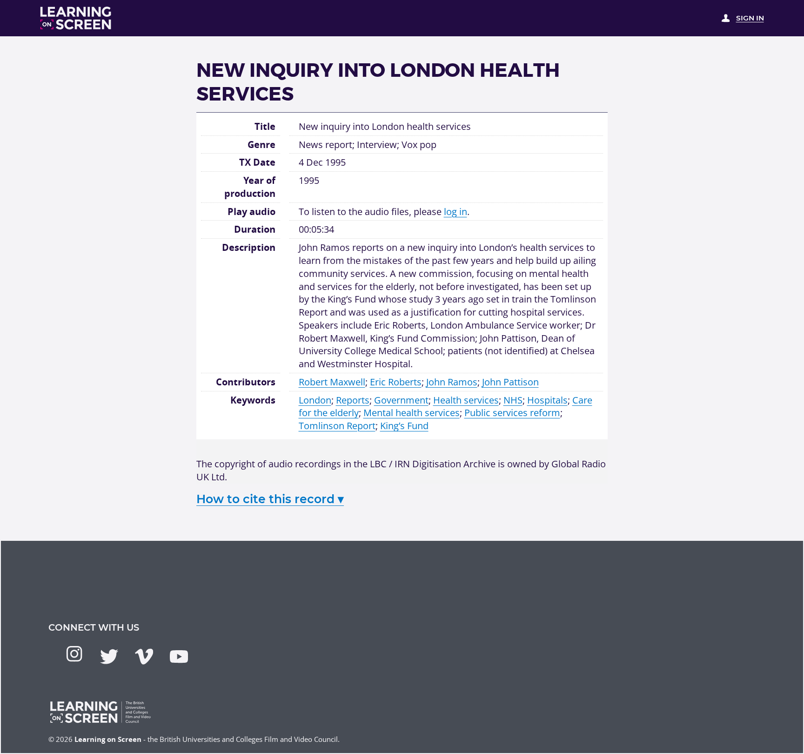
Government (401, 400)
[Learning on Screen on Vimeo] (144, 656)
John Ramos (451, 382)
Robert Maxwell (332, 382)
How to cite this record (270, 499)
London (315, 400)
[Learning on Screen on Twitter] (109, 656)
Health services (466, 400)
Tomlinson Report (337, 425)
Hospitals (547, 400)
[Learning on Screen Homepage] (76, 18)
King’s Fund (404, 425)
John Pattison (510, 382)
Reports (352, 400)
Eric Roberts (396, 382)
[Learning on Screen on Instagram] (74, 654)
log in (455, 211)
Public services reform (512, 412)
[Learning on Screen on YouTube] (179, 656)
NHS (513, 400)
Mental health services (411, 412)
